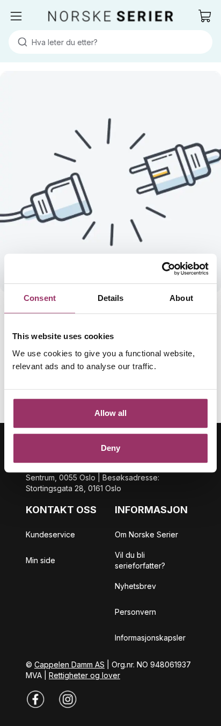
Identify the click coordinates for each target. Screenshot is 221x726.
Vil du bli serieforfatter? (140, 560)
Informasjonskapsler (150, 637)
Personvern (135, 611)
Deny (110, 447)
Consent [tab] (40, 298)
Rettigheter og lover (84, 675)
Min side (40, 560)
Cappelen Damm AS (69, 664)
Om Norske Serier (146, 534)
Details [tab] (111, 298)
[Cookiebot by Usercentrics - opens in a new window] (162, 269)
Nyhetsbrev (135, 586)
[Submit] (20, 42)
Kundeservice (50, 534)
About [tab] (181, 298)
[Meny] (16, 16)
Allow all (110, 413)
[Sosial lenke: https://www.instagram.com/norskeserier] (67, 699)
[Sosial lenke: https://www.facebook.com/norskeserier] (35, 699)
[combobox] (110, 42)
